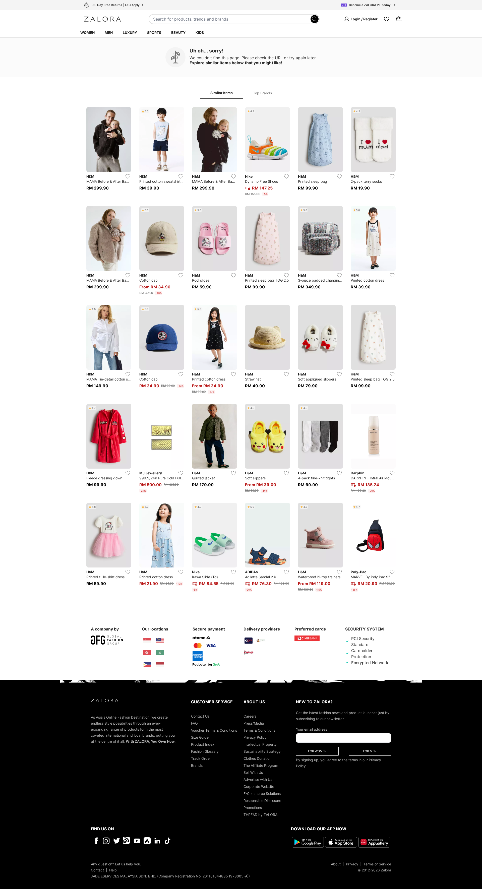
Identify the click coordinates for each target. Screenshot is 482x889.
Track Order (201, 758)
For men (370, 751)
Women (87, 32)
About (336, 864)
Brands (197, 765)
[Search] (315, 19)
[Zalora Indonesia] (160, 665)
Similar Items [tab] (221, 93)
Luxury (130, 32)
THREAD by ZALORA (260, 814)
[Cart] (399, 19)
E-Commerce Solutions (262, 793)
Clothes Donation (257, 758)
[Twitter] (116, 841)
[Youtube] (137, 841)
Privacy (352, 864)
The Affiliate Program (261, 765)
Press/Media (254, 723)
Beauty (178, 32)
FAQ (194, 723)
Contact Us (200, 716)
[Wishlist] (387, 19)
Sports (154, 32)
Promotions (253, 807)
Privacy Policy (255, 737)
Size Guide (200, 737)
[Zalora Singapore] (147, 641)
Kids (200, 32)
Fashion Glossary (205, 751)
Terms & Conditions (259, 730)
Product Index (202, 744)
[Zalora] (102, 19)
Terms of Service (377, 864)
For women (317, 751)
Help (113, 870)
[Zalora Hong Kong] (147, 653)
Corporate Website (259, 786)
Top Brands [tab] (262, 93)
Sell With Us (253, 772)
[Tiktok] (200, 841)
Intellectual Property (260, 744)
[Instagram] (106, 841)
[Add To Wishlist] (127, 176)
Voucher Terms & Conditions (214, 730)
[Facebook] (96, 841)
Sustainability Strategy (262, 751)
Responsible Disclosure (262, 800)
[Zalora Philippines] (147, 665)
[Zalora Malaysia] (160, 641)
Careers (250, 716)
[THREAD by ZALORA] (127, 841)
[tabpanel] (241, 350)
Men (109, 32)
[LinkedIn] (157, 841)
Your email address (311, 729)
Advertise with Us (258, 779)
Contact (97, 870)
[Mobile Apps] (147, 841)
